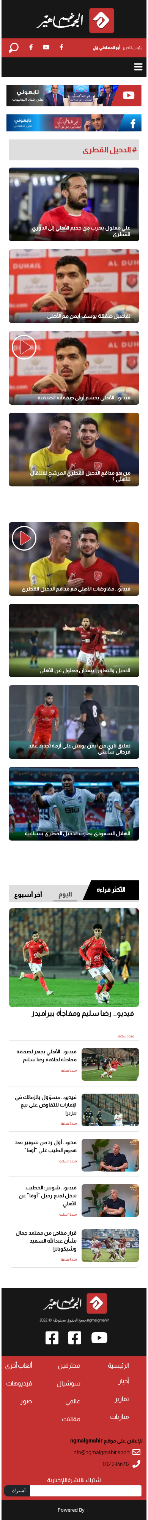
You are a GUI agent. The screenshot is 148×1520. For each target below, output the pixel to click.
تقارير (122, 1399)
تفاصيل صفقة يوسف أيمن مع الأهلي (89, 316)
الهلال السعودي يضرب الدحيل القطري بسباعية (78, 833)
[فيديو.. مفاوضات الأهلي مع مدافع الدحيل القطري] (74, 559)
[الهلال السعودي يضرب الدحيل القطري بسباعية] (74, 804)
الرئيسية (118, 1365)
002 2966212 (116, 1464)
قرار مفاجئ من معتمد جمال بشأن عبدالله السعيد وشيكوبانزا (46, 1241)
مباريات (119, 1416)
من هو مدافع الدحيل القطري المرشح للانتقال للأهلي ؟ (80, 476)
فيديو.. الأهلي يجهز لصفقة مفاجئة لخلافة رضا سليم (46, 1055)
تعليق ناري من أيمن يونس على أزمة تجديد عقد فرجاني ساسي (79, 749)
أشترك (19, 1490)
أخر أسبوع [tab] (28, 894)
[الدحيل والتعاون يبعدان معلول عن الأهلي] (74, 641)
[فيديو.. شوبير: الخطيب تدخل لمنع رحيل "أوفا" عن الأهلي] (110, 1200)
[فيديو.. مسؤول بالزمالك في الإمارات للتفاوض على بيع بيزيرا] (110, 1110)
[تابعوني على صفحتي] (74, 122)
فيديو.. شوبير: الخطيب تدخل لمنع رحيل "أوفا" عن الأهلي (48, 1195)
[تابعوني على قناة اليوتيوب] (74, 96)
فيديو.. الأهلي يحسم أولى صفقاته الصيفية (84, 397)
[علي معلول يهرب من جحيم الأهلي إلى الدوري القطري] (74, 204)
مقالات (71, 1419)
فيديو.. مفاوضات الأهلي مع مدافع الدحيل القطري (76, 589)
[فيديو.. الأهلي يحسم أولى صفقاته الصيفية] (74, 368)
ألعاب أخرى (18, 1365)
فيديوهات (19, 1383)
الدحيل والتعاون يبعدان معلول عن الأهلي (85, 670)
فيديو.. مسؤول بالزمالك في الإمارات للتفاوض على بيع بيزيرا (46, 1105)
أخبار (123, 1381)
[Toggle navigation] (139, 67)
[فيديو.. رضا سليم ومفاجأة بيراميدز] (74, 957)
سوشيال (68, 1383)
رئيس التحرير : (117, 47)
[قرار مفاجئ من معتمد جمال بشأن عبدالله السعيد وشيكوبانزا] (110, 1245)
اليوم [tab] (65, 894)
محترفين (69, 1365)
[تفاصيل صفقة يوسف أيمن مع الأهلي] (74, 286)
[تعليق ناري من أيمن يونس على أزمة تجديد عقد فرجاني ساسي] (74, 722)
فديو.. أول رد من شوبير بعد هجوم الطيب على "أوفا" (46, 1146)
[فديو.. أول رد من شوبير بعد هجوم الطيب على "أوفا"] (110, 1155)
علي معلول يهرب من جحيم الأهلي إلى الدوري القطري (81, 231)
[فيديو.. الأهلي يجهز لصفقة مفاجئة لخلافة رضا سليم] (110, 1064)
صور (26, 1401)
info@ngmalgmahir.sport (101, 1452)
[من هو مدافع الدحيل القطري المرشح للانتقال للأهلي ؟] (74, 449)
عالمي (72, 1401)
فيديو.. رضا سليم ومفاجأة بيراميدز (82, 1013)
